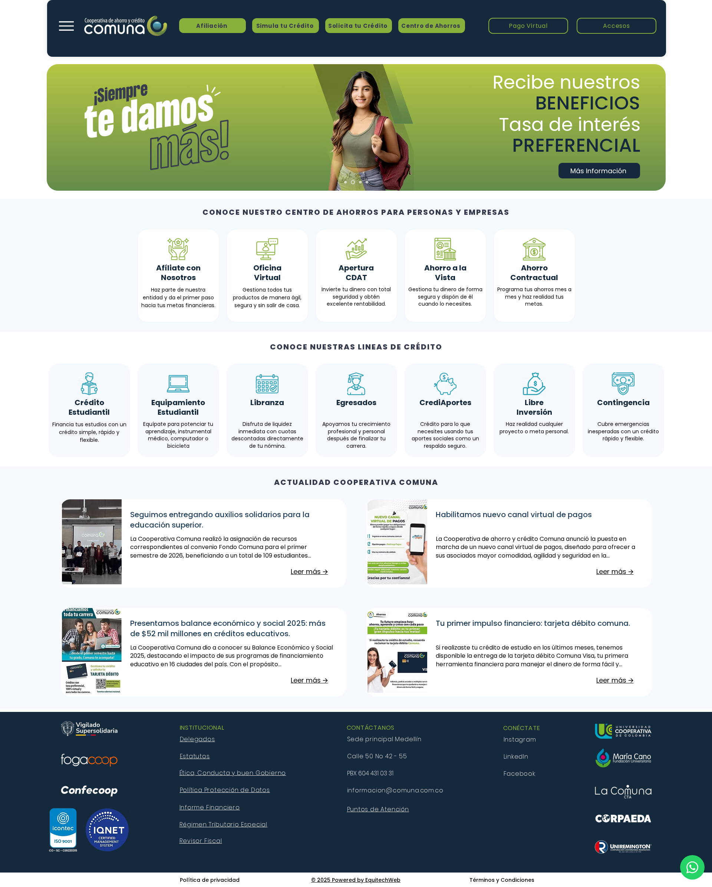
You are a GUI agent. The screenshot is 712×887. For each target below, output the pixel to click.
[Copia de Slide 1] (367, 182)
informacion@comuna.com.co (395, 790)
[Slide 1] (345, 182)
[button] (528, 26)
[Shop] (692, 867)
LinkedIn (516, 756)
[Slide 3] (360, 182)
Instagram (521, 739)
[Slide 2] (353, 182)
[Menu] (66, 25)
